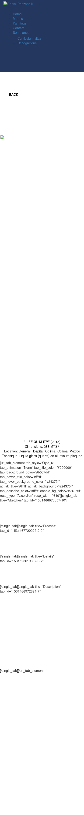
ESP (19, 9)
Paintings (19, 23)
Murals (18, 18)
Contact (18, 27)
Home (17, 13)
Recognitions (27, 43)
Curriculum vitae (30, 38)
